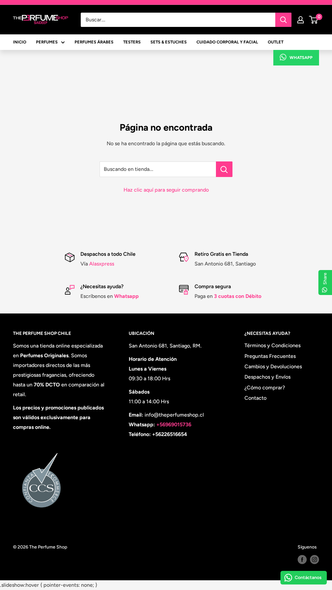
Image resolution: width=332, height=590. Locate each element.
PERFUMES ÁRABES (94, 42)
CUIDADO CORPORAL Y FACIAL (227, 42)
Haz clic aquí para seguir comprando (166, 190)
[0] (314, 20)
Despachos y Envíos (267, 377)
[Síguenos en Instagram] (314, 559)
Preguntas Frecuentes (270, 356)
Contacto (255, 398)
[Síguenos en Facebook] (302, 559)
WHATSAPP (301, 57)
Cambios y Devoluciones (273, 366)
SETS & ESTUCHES (168, 42)
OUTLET (275, 42)
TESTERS (132, 42)
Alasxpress (101, 264)
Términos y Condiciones (272, 345)
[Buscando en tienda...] (224, 169)
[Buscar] (283, 20)
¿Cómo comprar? (264, 387)
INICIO (19, 42)
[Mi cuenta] (300, 19)
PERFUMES (47, 42)
